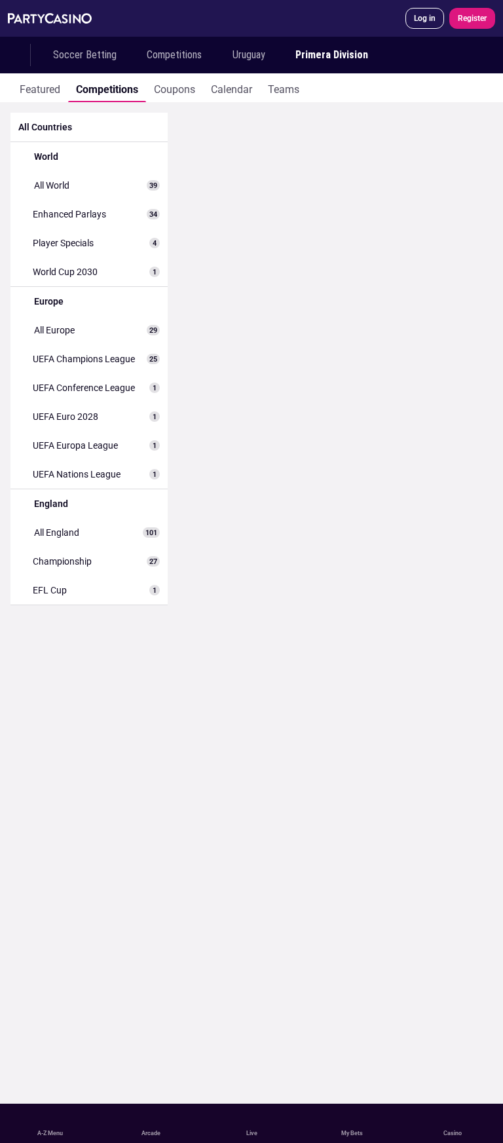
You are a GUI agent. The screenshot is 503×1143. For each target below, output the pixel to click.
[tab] (40, 87)
